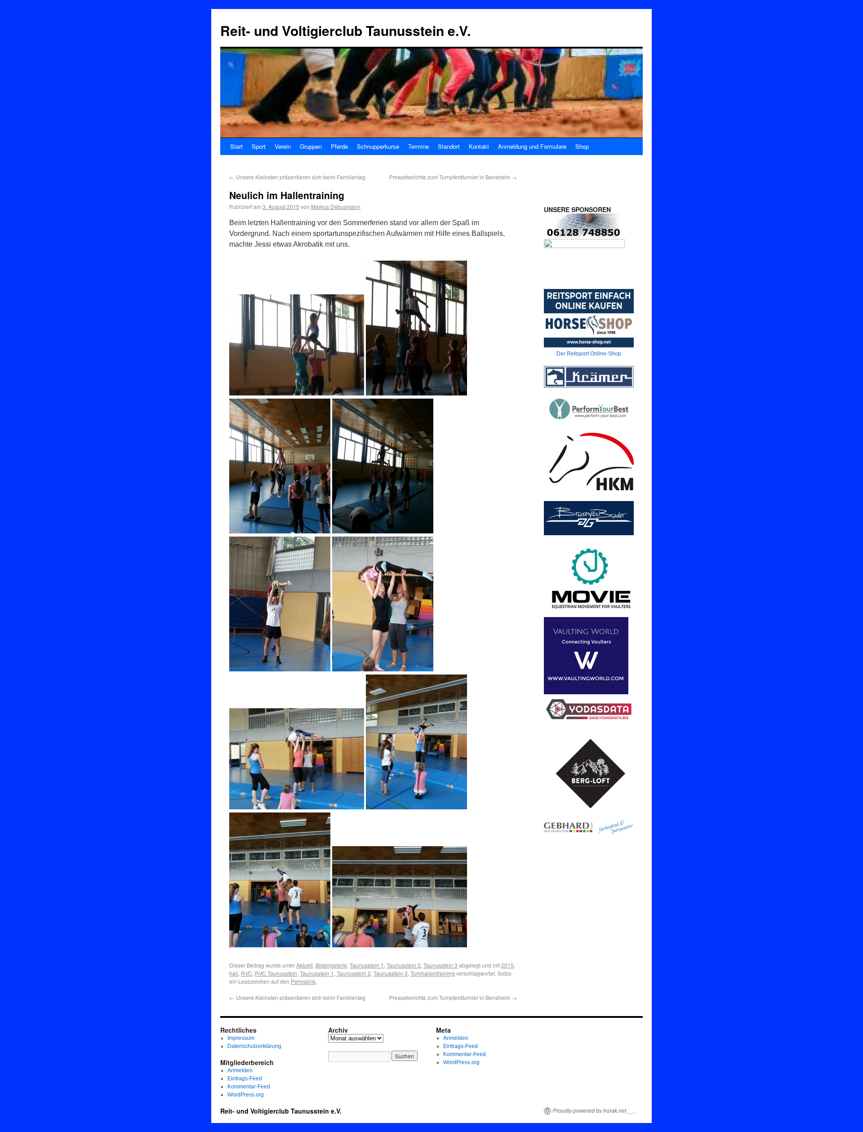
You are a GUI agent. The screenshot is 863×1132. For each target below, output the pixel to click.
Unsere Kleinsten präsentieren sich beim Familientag (297, 177)
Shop (582, 146)
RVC (246, 973)
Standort (449, 146)
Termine (418, 146)
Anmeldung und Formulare (532, 146)
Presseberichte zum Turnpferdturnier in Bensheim (453, 177)
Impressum (240, 1038)
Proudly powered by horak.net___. (595, 1111)
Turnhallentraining (432, 973)
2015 (507, 965)
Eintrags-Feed (244, 1078)
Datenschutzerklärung (254, 1046)
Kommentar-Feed (248, 1086)
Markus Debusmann (335, 206)
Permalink (303, 981)
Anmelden (240, 1070)
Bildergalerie (331, 965)
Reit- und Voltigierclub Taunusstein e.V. (345, 30)
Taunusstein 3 (440, 965)
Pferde (339, 146)
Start (236, 146)
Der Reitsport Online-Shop (588, 354)
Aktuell (304, 965)
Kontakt (479, 146)
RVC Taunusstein (276, 973)
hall (233, 973)
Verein (283, 146)
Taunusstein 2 (404, 965)
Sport (259, 146)
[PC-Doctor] (584, 247)
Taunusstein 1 (367, 965)
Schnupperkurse (378, 146)
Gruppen (311, 146)
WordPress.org (245, 1095)
